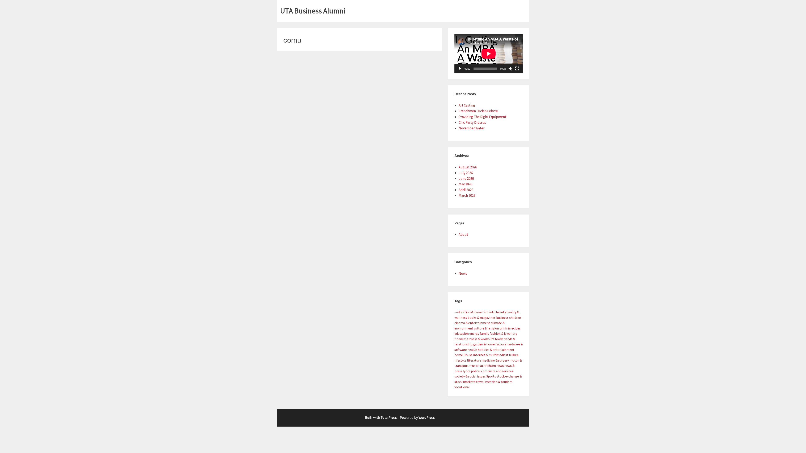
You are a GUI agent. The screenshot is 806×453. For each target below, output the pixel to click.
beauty (501, 312)
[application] (488, 53)
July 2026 (466, 173)
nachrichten (487, 365)
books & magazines (482, 317)
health (472, 350)
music (473, 365)
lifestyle (460, 360)
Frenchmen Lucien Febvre (478, 111)
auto (492, 312)
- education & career (468, 312)
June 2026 (466, 178)
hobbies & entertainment (496, 350)
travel (480, 382)
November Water (471, 128)
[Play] (460, 68)
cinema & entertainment (472, 323)
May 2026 (465, 184)
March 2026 (467, 195)
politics (476, 371)
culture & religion (486, 328)
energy (474, 333)
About (463, 234)
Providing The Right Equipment (482, 117)
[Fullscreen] (517, 68)
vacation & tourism (498, 382)
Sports (491, 376)
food (498, 339)
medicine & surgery (495, 360)
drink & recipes (510, 328)
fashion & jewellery (503, 333)
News (463, 273)
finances (460, 339)
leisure (514, 355)
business (502, 317)
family (484, 333)
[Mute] (510, 68)
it (507, 355)
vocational (462, 387)
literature (474, 360)
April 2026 (466, 189)
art (486, 312)
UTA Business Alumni (312, 11)
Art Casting (467, 105)
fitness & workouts (480, 339)
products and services (498, 371)
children (515, 317)
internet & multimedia (489, 355)
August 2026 (468, 167)
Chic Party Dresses (472, 122)
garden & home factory (489, 344)
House (467, 355)
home (458, 355)
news (500, 365)
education (461, 333)
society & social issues (470, 376)
